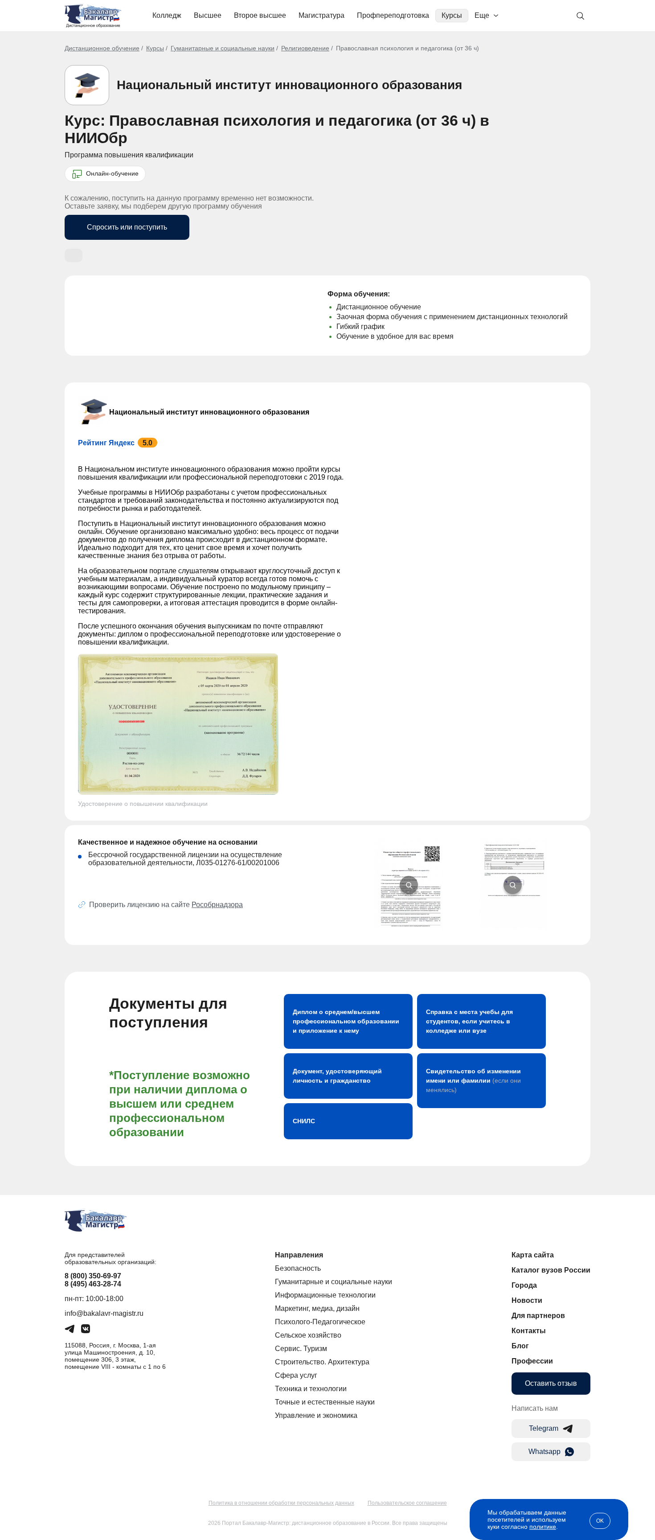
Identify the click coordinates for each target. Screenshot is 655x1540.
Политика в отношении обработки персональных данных (281, 1503)
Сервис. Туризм (301, 1348)
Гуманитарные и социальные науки (222, 48)
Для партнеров (538, 1315)
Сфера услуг (296, 1375)
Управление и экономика (316, 1415)
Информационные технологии (325, 1295)
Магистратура (321, 15)
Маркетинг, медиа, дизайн (317, 1308)
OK (600, 1521)
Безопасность (298, 1268)
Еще (482, 15)
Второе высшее (260, 15)
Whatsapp (544, 1451)
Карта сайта (533, 1255)
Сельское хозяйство (308, 1335)
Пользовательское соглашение (407, 1503)
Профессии (532, 1361)
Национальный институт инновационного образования (289, 85)
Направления (299, 1255)
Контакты (529, 1331)
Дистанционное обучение (102, 48)
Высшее (207, 15)
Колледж (166, 15)
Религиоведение (305, 48)
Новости (527, 1300)
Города (524, 1285)
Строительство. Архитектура (322, 1362)
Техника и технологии (311, 1388)
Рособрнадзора (217, 904)
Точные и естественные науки (325, 1402)
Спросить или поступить (127, 227)
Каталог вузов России (551, 1270)
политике (542, 1526)
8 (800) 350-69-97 (93, 1276)
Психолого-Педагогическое (320, 1322)
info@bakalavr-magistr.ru (104, 1313)
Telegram (543, 1428)
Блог (520, 1346)
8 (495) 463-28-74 (93, 1284)
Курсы (452, 15)
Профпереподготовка (393, 15)
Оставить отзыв (551, 1383)
